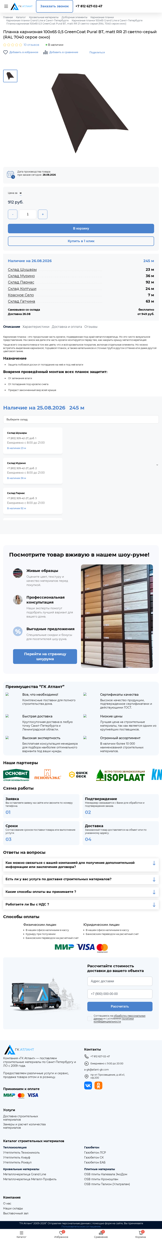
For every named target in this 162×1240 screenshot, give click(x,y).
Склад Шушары (22, 269)
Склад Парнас (21, 282)
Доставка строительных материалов (20, 1118)
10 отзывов (31, 45)
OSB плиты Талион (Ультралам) (107, 1184)
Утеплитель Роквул (17, 1162)
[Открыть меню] (5, 6)
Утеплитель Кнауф (16, 1157)
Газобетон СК (94, 1157)
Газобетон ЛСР (95, 1152)
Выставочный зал (15, 1213)
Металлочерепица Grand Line (24, 1174)
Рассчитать (120, 1006)
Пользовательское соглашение (81, 1226)
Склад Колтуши (22, 289)
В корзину (81, 228)
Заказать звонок (54, 6)
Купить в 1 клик (81, 241)
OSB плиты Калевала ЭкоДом (105, 1174)
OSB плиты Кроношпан (101, 1179)
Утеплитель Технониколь (21, 1152)
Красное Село (21, 295)
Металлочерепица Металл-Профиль (30, 1179)
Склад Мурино (21, 276)
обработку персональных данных (119, 1017)
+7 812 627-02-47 (88, 6)
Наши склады (13, 1208)
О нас (7, 1203)
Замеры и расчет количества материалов (24, 1126)
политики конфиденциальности (114, 1020)
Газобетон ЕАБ (94, 1162)
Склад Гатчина (21, 301)
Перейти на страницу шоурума (45, 656)
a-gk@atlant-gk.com (96, 1069)
